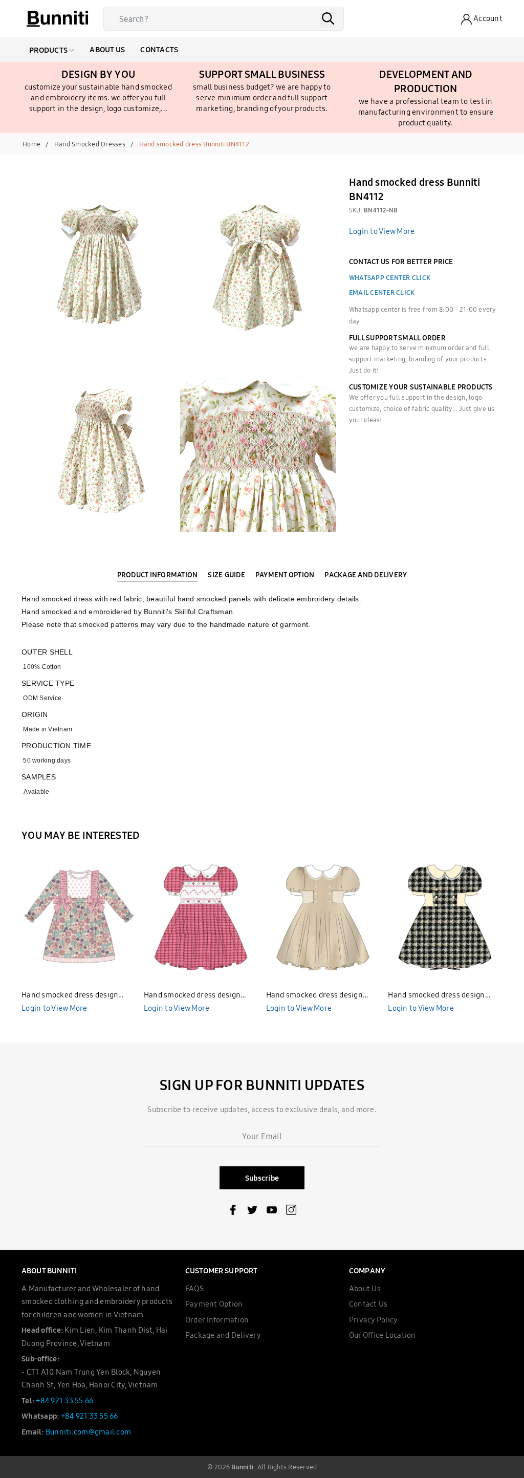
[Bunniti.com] (57, 18)
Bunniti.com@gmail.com (88, 1431)
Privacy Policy (373, 1319)
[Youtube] (272, 1212)
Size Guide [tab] (226, 575)
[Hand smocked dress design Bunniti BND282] (201, 917)
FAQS (194, 1288)
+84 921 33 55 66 (64, 1400)
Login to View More (382, 231)
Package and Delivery (223, 1335)
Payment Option (214, 1303)
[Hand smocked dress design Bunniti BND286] (323, 917)
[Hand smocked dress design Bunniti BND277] (78, 917)
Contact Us (368, 1303)
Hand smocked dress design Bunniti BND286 (314, 995)
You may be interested (80, 835)
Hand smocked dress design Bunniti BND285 (436, 995)
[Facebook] (233, 1212)
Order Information (217, 1319)
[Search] (328, 20)
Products (49, 50)
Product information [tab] (157, 575)
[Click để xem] (100, 268)
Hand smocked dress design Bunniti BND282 (192, 995)
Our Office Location (382, 1335)
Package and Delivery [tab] (365, 575)
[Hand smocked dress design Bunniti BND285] (445, 917)
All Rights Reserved (287, 1466)
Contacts (159, 49)
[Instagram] (291, 1212)
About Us (107, 49)
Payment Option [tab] (285, 575)
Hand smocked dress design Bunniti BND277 (69, 995)
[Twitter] (252, 1212)
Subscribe (262, 1177)
